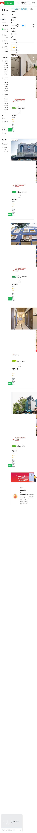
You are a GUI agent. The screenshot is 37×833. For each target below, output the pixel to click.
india (12, 8)
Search (9, 3)
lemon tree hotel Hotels (23, 9)
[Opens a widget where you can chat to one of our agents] (12, 823)
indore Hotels (16, 9)
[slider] (3, 17)
